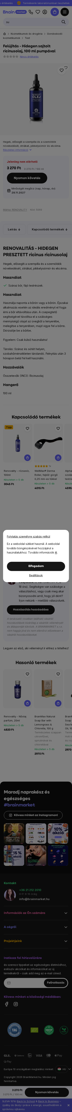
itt (56, 552)
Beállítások (36, 575)
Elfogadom (36, 566)
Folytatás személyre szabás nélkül (28, 536)
